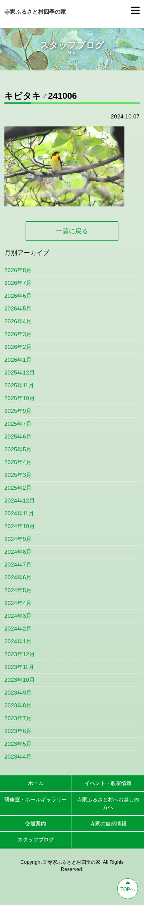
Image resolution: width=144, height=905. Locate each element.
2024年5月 (18, 590)
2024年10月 (19, 526)
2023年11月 (19, 667)
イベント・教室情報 (108, 783)
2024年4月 (18, 603)
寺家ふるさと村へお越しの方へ (108, 804)
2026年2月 (18, 347)
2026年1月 (18, 359)
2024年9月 (18, 539)
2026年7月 (18, 283)
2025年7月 (18, 423)
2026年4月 (18, 321)
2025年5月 (18, 449)
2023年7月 (18, 718)
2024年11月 (19, 513)
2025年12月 (19, 372)
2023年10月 (19, 680)
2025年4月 (18, 462)
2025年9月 (18, 411)
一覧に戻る (72, 231)
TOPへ (127, 889)
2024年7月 (18, 564)
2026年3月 (18, 334)
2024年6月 (18, 577)
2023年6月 (18, 731)
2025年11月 (19, 385)
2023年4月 (18, 756)
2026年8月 (18, 270)
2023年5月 (18, 744)
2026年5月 (18, 308)
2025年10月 (19, 398)
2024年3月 (18, 616)
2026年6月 (18, 295)
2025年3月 (18, 475)
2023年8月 (18, 705)
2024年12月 (19, 500)
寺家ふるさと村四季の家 (35, 11)
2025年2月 (18, 488)
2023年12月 (19, 654)
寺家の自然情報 (108, 824)
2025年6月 (18, 436)
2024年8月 (18, 552)
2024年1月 (18, 641)
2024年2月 (18, 628)
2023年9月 (18, 692)
